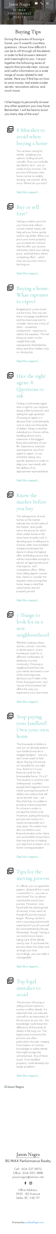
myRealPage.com (34, 1222)
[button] (25, 1183)
